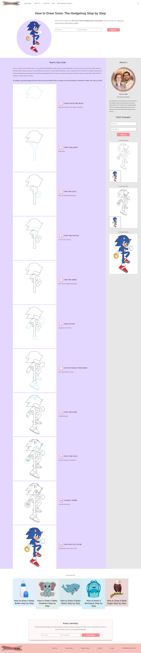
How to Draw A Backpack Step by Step (94, 603)
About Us (37, 3)
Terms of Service (85, 648)
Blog (53, 3)
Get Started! (91, 635)
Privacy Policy (69, 648)
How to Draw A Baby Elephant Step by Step (47, 603)
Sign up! (113, 30)
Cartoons (46, 3)
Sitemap (100, 648)
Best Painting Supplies (64, 3)
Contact (112, 648)
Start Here (27, 3)
